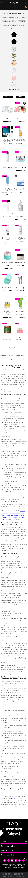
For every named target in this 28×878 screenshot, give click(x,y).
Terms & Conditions (7, 867)
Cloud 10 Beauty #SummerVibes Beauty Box (20, 116)
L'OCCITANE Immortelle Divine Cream (8, 312)
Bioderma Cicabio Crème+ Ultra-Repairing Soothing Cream (7, 238)
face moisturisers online (14, 798)
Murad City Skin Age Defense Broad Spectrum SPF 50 (20, 140)
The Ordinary (5, 513)
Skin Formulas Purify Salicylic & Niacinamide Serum (8, 214)
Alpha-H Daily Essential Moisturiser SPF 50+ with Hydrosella (20, 238)
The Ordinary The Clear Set (7, 115)
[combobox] (14, 7)
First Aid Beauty (16, 515)
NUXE (16, 517)
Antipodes (21, 517)
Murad (8, 515)
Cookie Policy (15, 867)
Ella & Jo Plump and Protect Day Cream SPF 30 (7, 263)
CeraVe (22, 511)
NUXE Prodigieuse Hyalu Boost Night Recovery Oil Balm (20, 336)
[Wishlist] (23, 3)
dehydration (21, 22)
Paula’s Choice (14, 513)
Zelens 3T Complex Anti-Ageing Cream (20, 263)
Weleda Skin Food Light (20, 311)
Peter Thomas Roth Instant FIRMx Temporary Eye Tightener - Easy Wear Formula (20, 287)
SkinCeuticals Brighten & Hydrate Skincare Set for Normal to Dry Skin (8, 140)
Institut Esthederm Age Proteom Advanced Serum (7, 165)
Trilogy (3, 519)
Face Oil (20, 26)
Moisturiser (4, 26)
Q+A (12, 517)
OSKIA (8, 519)
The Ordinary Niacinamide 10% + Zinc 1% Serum (20, 214)
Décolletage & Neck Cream (12, 26)
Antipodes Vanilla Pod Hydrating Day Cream (7, 336)
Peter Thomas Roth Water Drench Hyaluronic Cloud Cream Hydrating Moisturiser (20, 165)
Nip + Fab (7, 517)
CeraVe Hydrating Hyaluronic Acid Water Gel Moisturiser (20, 189)
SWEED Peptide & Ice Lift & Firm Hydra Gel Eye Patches (7, 287)
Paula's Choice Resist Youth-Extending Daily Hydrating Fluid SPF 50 (7, 189)
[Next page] (17, 348)
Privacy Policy (21, 867)
